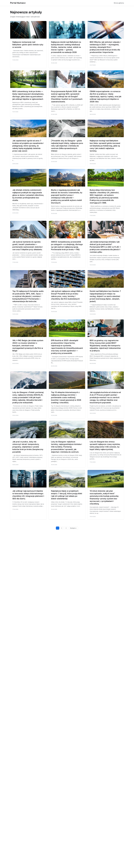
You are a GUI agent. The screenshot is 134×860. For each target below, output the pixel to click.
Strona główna (119, 3)
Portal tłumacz (18, 3)
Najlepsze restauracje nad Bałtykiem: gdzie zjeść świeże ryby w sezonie (27, 44)
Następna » (73, 528)
